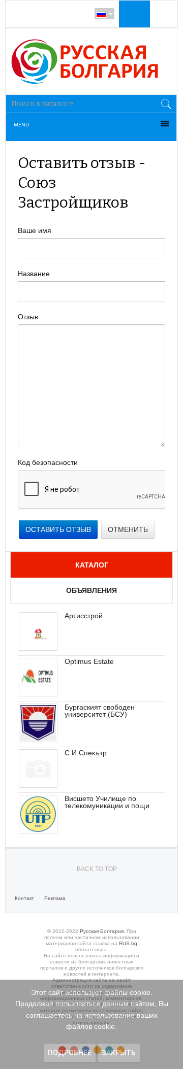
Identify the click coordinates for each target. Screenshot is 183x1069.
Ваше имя (34, 230)
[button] (133, 14)
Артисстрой (84, 615)
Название (34, 274)
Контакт (24, 898)
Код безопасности (48, 462)
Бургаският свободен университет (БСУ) (100, 711)
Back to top (97, 869)
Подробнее (70, 1053)
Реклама (55, 898)
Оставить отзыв (58, 529)
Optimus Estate (89, 661)
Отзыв (28, 317)
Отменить (128, 529)
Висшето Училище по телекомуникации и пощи (107, 802)
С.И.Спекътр (86, 752)
